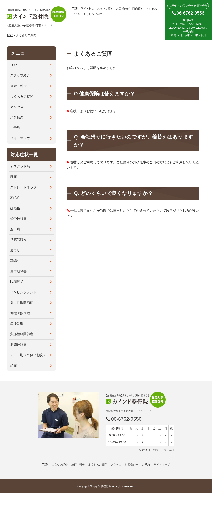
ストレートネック (23, 187)
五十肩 (15, 229)
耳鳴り (15, 260)
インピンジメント (23, 292)
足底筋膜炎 (18, 239)
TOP (75, 8)
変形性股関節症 (21, 302)
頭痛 (13, 365)
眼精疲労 (16, 281)
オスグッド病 (20, 166)
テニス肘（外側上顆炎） (28, 355)
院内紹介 (137, 8)
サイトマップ (20, 138)
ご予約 (76, 14)
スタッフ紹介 (105, 8)
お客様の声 (123, 8)
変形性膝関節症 (21, 334)
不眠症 (15, 198)
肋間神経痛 (18, 344)
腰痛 (13, 176)
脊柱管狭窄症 (20, 313)
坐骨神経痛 (18, 219)
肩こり (15, 250)
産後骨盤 (16, 323)
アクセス (151, 8)
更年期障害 (18, 271)
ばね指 (15, 208)
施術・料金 (87, 8)
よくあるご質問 (92, 14)
